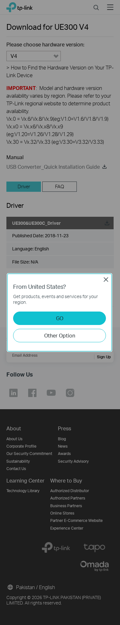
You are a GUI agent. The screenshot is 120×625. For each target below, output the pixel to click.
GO (59, 318)
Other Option (59, 335)
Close (105, 279)
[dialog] (60, 312)
